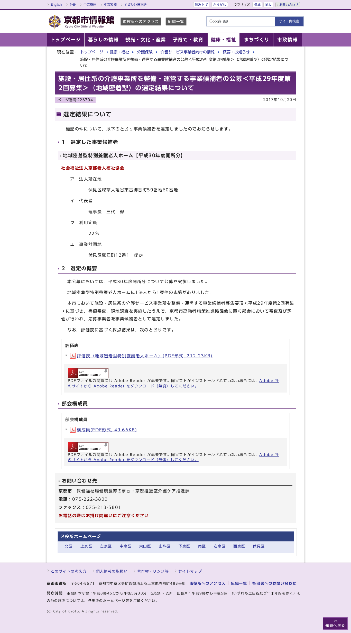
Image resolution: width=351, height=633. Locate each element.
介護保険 (145, 52)
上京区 (86, 546)
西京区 (239, 546)
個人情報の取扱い (112, 571)
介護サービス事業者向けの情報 (188, 52)
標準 (257, 4)
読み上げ (201, 4)
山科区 (165, 546)
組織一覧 (176, 21)
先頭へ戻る (335, 625)
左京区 (106, 546)
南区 (202, 546)
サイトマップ (190, 571)
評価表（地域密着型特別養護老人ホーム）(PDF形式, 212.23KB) (145, 356)
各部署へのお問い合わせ (274, 583)
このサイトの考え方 (69, 571)
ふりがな (219, 4)
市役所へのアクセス (141, 21)
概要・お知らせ (236, 52)
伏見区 (259, 546)
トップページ (91, 52)
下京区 (184, 546)
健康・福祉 (119, 52)
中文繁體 (110, 4)
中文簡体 (90, 4)
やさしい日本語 (135, 4)
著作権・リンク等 (153, 571)
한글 (73, 4)
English (56, 4)
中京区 (126, 546)
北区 (69, 546)
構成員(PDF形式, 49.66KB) (107, 430)
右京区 (220, 546)
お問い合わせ (288, 4)
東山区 (145, 546)
